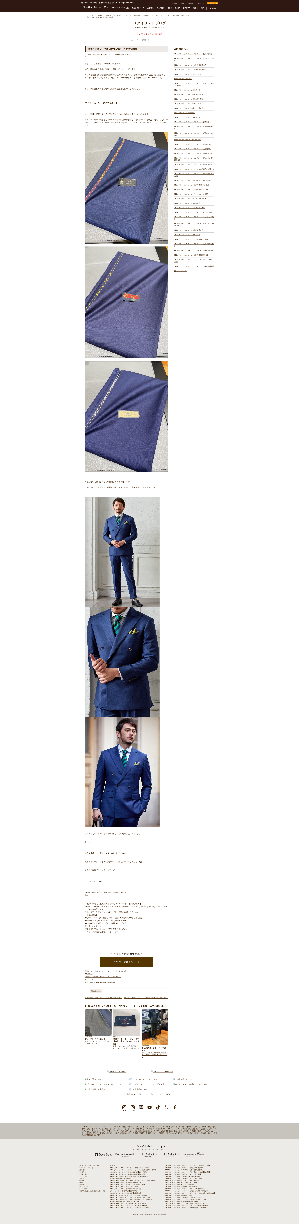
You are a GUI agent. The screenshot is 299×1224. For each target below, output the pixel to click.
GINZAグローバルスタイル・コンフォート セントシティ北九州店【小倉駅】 (187, 1205)
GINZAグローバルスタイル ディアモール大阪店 (190, 199)
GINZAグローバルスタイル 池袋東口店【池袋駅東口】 (126, 1193)
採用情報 (190, 3)
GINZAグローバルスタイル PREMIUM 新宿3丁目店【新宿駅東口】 (129, 1176)
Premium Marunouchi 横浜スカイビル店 (187, 140)
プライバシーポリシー (85, 1186)
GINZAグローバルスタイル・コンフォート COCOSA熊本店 (194, 266)
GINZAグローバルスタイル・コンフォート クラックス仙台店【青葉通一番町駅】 (133, 1170)
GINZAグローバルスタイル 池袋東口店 (187, 117)
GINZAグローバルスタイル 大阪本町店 (187, 203)
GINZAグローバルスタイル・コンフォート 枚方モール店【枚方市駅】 (185, 1189)
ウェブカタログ (83, 1176)
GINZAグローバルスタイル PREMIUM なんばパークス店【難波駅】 (184, 1178)
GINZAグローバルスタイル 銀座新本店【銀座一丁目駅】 (126, 1182)
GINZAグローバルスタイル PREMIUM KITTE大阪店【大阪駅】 (183, 1176)
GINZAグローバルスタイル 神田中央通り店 (188, 108)
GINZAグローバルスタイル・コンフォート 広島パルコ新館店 (194, 245)
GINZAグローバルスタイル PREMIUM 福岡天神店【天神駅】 (182, 1201)
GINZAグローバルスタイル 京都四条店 (187, 235)
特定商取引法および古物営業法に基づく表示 (92, 1191)
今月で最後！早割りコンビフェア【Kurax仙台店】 (103, 998)
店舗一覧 (82, 1170)
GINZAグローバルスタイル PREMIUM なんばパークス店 (193, 189)
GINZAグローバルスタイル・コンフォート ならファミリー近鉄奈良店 (194, 225)
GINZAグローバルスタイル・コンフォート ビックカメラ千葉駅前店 (194, 159)
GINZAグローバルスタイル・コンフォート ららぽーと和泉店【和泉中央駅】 (187, 1191)
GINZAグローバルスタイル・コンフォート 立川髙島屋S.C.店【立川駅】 (131, 1197)
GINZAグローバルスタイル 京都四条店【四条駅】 (179, 1195)
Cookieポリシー (84, 1189)
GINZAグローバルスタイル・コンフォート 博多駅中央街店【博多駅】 (185, 1203)
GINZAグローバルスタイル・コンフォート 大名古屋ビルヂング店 (194, 175)
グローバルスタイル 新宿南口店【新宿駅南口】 (124, 1191)
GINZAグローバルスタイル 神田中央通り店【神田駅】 (126, 1189)
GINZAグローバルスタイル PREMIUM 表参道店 (190, 70)
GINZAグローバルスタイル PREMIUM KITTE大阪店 (191, 185)
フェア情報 (160, 8)
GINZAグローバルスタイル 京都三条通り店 (188, 230)
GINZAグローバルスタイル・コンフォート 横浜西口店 (192, 144)
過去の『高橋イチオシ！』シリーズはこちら (103, 870)
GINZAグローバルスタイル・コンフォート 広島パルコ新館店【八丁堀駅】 (186, 1199)
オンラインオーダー (180, 271)
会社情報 (174, 3)
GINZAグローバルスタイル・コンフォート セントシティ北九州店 (194, 261)
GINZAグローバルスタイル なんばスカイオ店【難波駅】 (181, 1186)
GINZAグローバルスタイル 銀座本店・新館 (188, 99)
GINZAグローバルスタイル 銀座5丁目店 (187, 104)
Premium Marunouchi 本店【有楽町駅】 (121, 1178)
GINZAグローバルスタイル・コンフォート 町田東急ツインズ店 (194, 134)
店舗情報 (150, 8)
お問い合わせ (201, 3)
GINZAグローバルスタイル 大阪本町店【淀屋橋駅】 (180, 1184)
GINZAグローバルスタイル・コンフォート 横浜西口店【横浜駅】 (129, 1203)
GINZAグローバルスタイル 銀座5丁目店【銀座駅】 (125, 1186)
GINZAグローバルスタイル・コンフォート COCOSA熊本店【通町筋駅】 (186, 1207)
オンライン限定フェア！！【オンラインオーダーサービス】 (146, 998)
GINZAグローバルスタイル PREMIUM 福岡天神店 (191, 255)
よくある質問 (83, 1174)
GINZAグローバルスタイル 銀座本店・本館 (188, 94)
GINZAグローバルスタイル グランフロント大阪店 (191, 194)
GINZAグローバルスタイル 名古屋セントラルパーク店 (192, 180)
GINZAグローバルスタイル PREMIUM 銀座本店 (190, 65)
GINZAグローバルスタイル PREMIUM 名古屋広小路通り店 (194, 169)
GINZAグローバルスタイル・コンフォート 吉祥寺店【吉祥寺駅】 (129, 1195)
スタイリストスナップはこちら (149, 34)
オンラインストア (174, 8)
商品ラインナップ (138, 8)
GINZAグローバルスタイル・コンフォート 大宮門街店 (192, 149)
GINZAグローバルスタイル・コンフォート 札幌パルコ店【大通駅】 (129, 1168)
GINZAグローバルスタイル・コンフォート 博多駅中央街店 (194, 250)
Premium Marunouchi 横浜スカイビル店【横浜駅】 (124, 1201)
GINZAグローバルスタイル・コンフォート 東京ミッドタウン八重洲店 (194, 84)
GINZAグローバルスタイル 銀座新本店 (187, 90)
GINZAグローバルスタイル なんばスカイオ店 (189, 208)
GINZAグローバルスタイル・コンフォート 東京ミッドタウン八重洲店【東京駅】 (133, 1180)
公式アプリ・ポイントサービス (193, 8)
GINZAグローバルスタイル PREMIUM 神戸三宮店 (191, 239)
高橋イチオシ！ (96, 991)
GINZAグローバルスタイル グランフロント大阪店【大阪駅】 (182, 1180)
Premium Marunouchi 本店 (183, 79)
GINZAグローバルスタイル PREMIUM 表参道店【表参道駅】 (127, 1174)
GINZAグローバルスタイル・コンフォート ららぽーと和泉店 (194, 218)
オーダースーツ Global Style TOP (89, 1165)
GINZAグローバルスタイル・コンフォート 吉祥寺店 (191, 122)
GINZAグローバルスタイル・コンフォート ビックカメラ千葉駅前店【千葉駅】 (187, 1165)
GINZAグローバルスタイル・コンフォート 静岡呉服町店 (193, 165)
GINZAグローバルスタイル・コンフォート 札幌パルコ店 (193, 54)
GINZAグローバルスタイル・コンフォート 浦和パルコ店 (193, 153)
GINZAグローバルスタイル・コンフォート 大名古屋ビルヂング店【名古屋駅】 (187, 1172)
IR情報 (182, 3)
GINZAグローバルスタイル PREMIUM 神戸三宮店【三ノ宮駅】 (183, 1197)
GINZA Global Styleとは (120, 8)
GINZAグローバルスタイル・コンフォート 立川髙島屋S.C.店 (194, 127)
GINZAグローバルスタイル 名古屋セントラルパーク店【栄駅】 (183, 1174)
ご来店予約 (212, 8)
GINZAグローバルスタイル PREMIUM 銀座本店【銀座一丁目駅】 (129, 1172)
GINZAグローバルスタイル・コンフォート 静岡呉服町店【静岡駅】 (184, 1168)
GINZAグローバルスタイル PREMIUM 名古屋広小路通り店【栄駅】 (184, 1170)
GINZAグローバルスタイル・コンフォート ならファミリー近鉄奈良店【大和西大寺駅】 (190, 1193)
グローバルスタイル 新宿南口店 (184, 113)
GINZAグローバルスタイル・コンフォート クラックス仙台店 (194, 59)
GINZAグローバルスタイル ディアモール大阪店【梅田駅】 (182, 1182)
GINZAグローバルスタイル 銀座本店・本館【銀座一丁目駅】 (127, 1184)
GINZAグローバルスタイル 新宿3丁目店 (187, 74)
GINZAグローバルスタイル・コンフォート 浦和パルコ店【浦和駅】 (129, 1207)
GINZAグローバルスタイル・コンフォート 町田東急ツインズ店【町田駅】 (131, 1199)
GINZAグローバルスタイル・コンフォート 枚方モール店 (193, 212)
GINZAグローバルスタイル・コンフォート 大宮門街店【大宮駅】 (129, 1205)
